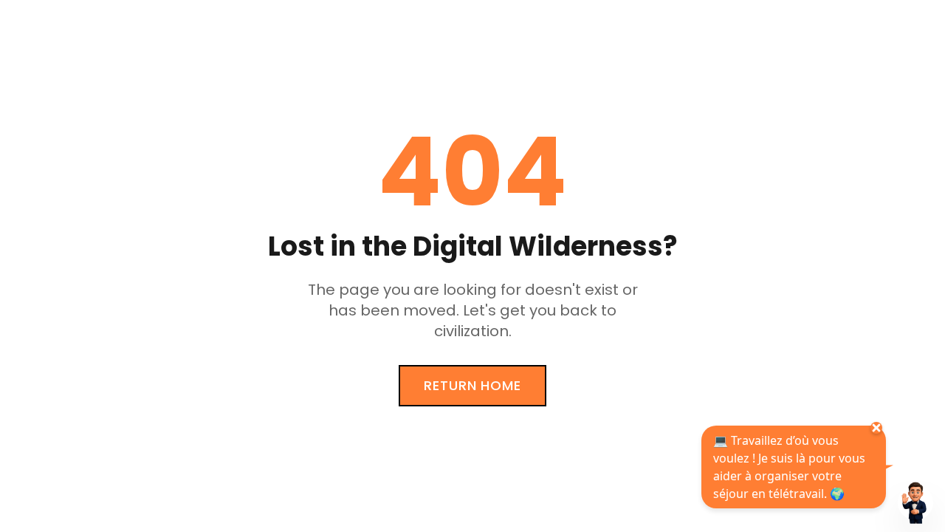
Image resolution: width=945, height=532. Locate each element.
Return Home (472, 385)
